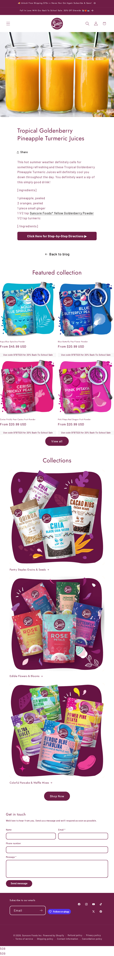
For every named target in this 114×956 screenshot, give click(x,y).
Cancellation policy (92, 939)
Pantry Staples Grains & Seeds (28, 569)
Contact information (67, 939)
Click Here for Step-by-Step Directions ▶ (57, 236)
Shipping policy (45, 939)
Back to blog (59, 254)
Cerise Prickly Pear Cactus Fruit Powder (17, 419)
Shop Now (57, 796)
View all (56, 441)
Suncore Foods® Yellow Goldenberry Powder (62, 213)
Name (9, 829)
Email (61, 829)
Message (11, 857)
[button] (8, 23)
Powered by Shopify (53, 935)
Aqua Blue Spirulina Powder (12, 341)
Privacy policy (93, 935)
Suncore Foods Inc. (32, 935)
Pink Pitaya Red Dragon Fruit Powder (74, 419)
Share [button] (24, 152)
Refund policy (75, 935)
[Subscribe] (41, 910)
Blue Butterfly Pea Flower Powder (73, 341)
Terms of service (24, 939)
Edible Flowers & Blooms (24, 676)
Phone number (13, 843)
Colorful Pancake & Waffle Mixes (29, 782)
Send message (19, 883)
